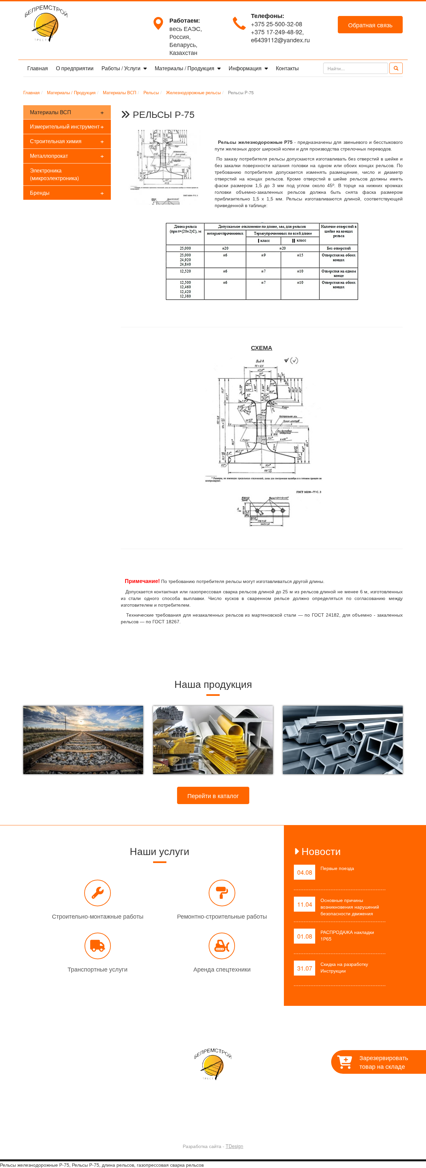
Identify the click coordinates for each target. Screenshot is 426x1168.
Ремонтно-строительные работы (222, 916)
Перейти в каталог (213, 795)
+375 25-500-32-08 (276, 23)
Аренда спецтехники (222, 969)
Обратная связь (370, 24)
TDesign (234, 1146)
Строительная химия (67, 141)
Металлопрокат (67, 155)
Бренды (67, 192)
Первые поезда (337, 868)
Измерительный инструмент (67, 126)
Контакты (287, 68)
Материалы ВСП (67, 112)
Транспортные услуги (97, 969)
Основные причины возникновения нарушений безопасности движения (349, 907)
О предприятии (75, 68)
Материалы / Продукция (185, 68)
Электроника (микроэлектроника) (54, 174)
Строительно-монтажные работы (97, 916)
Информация (246, 68)
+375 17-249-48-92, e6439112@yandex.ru (280, 35)
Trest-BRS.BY (195, 1128)
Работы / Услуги (122, 68)
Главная (37, 68)
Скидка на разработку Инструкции (344, 967)
